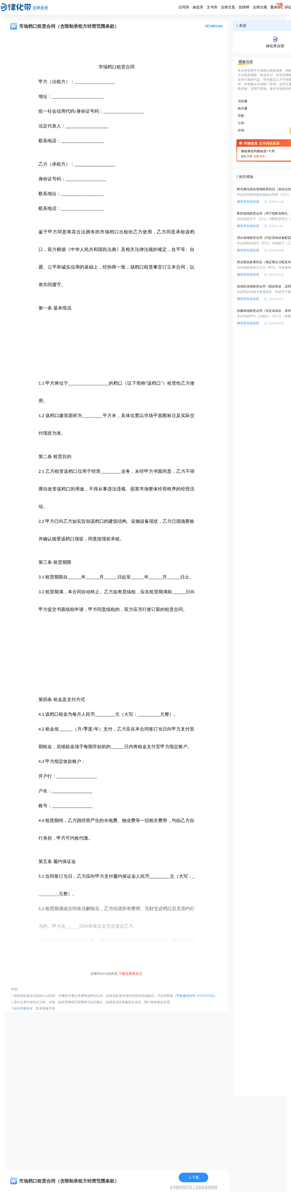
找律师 (243, 7)
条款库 (198, 7)
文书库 (212, 7)
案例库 (275, 7)
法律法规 (260, 7)
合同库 (183, 7)
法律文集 (228, 7)
